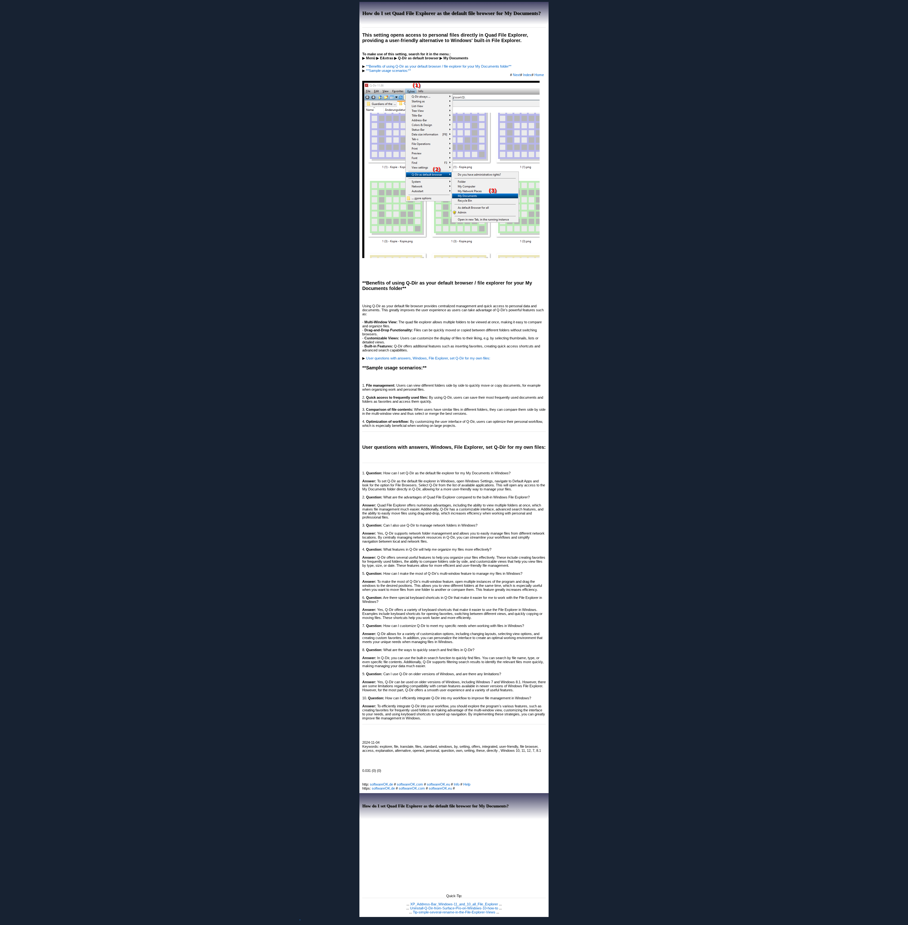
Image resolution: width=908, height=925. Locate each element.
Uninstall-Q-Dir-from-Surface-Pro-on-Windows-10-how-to (454, 908)
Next (516, 75)
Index (527, 75)
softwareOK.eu (438, 784)
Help (466, 784)
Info (456, 784)
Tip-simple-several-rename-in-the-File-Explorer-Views (454, 912)
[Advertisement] (454, 855)
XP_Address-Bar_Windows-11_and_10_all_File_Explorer (454, 904)
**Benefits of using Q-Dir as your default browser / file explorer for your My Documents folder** (438, 66)
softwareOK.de (381, 784)
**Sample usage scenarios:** (388, 71)
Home (539, 75)
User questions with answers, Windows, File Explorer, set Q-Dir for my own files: (428, 358)
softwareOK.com (410, 784)
